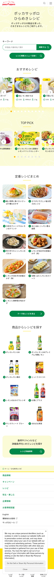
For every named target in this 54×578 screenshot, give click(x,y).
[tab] (11, 111)
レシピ (6, 488)
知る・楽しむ (9, 494)
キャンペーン (8, 481)
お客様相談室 (9, 507)
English (6, 514)
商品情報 (7, 475)
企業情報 (7, 500)
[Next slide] (50, 92)
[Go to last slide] (3, 92)
